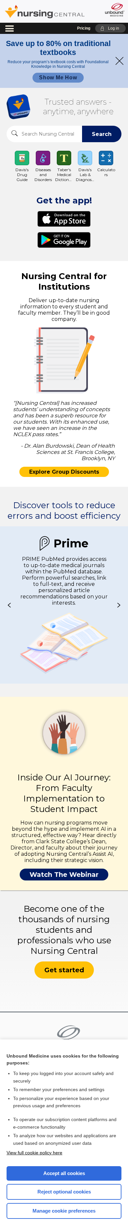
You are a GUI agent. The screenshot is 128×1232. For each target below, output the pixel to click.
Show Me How (58, 77)
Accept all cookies (64, 1173)
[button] (110, 28)
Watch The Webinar (64, 874)
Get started (64, 970)
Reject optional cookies (64, 1191)
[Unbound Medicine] (114, 9)
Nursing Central (45, 11)
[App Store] (64, 219)
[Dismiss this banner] (119, 61)
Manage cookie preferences (64, 1211)
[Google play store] (63, 240)
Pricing (83, 28)
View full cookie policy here (34, 1152)
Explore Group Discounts (64, 472)
